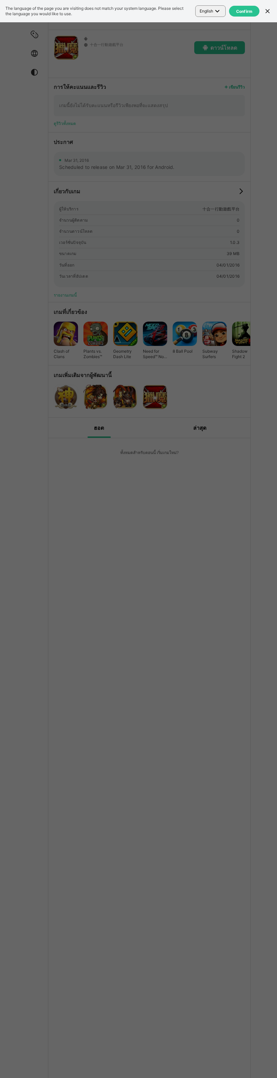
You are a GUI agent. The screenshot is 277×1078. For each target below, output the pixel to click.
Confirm (244, 11)
